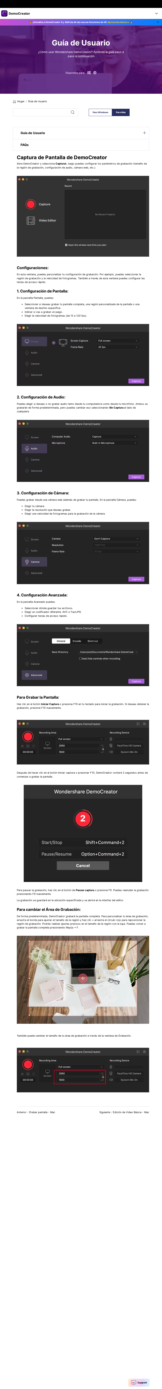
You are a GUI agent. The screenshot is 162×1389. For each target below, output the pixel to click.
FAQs (25, 145)
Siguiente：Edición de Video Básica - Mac (124, 1112)
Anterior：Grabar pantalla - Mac (36, 1112)
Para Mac (121, 112)
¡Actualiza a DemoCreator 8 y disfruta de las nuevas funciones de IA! (81, 22)
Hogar (20, 101)
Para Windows (100, 112)
